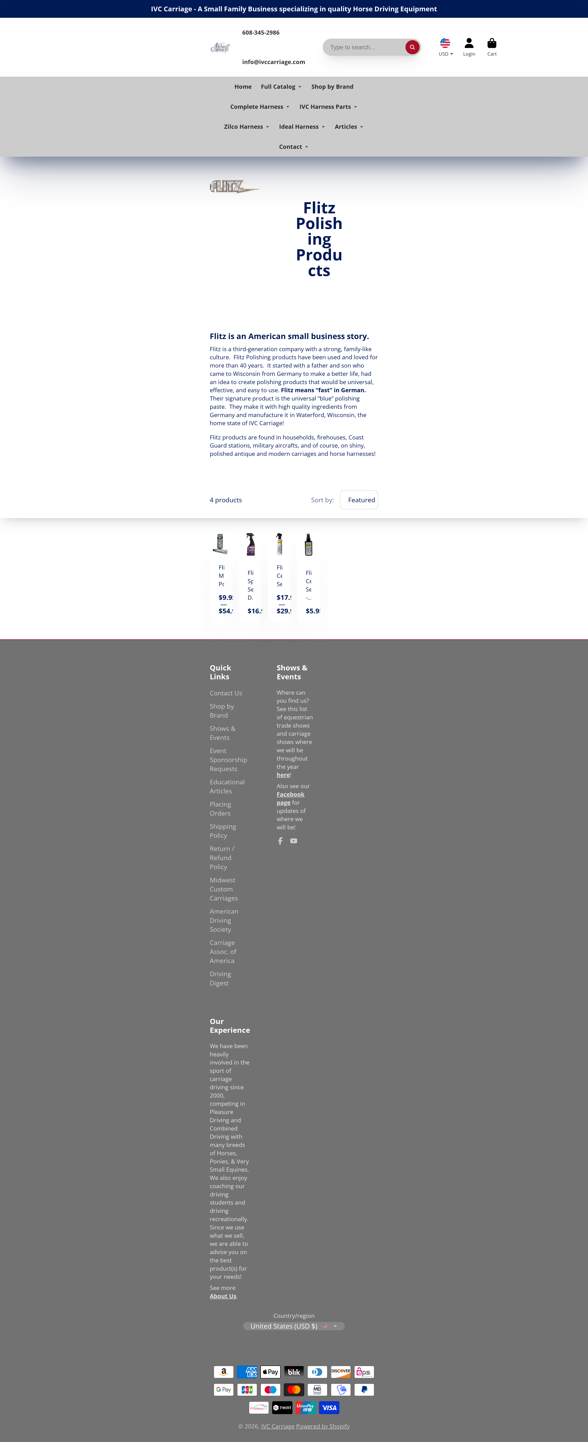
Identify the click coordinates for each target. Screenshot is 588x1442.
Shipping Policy (223, 831)
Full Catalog (278, 86)
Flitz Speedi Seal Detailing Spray (250, 577)
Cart (492, 47)
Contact (290, 147)
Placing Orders (220, 808)
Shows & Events (223, 733)
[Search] (412, 47)
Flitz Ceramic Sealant (279, 577)
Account (469, 47)
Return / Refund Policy (222, 857)
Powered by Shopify (323, 1426)
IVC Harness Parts (325, 107)
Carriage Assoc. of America (223, 951)
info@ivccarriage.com (273, 62)
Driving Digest (220, 978)
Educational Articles (227, 786)
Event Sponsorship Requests (228, 759)
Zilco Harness (243, 126)
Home (243, 86)
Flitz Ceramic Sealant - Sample (308, 577)
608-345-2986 (261, 32)
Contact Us (226, 693)
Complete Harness (256, 107)
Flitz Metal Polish (221, 577)
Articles (346, 126)
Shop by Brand (332, 86)
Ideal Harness (299, 126)
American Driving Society (224, 920)
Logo (220, 47)
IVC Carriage (278, 1426)
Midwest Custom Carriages (224, 889)
